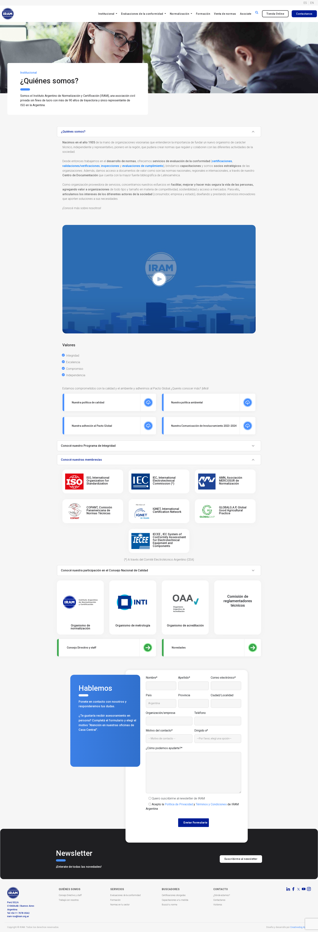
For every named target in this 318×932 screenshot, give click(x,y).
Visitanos (217, 904)
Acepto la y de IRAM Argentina (192, 806)
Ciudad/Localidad (222, 695)
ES (305, 3)
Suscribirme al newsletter (241, 858)
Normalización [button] (180, 13)
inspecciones (110, 166)
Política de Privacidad (179, 804)
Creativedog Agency (300, 927)
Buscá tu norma (169, 904)
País (149, 695)
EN (312, 3)
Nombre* (151, 677)
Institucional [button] (106, 13)
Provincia (184, 695)
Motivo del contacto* (159, 730)
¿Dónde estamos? (221, 895)
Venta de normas (225, 13)
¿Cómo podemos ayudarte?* (164, 748)
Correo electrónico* (223, 677)
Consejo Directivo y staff (70, 895)
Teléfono (200, 713)
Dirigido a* (201, 730)
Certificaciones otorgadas (174, 895)
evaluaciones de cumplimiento (142, 166)
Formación (203, 13)
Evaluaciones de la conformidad (125, 895)
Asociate (245, 13)
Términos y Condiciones (211, 804)
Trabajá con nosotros (69, 900)
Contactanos (304, 13)
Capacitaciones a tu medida (175, 900)
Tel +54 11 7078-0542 (18, 913)
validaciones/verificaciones (81, 166)
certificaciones (222, 161)
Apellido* (184, 677)
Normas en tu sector (120, 904)
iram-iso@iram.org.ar (18, 916)
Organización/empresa (160, 713)
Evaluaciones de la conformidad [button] (142, 13)
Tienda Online (275, 13)
